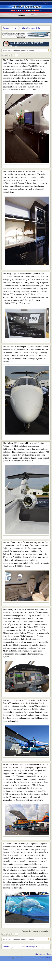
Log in (45, 3)
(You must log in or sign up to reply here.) (36, 931)
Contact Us (40, 954)
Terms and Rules (45, 958)
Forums (22, 15)
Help (49, 954)
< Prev (4, 55)
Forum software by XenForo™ (11, 958)
